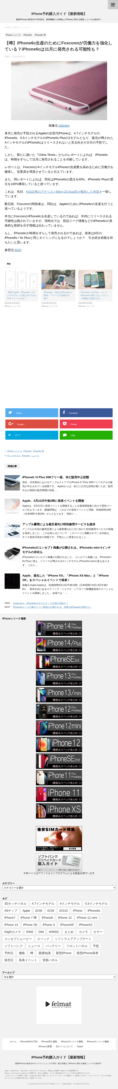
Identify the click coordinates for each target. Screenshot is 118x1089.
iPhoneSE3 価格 (49, 1041)
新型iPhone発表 (87, 953)
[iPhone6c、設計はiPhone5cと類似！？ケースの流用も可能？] (58, 279)
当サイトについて (64, 1046)
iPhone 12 (65, 917)
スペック (43, 939)
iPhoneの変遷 (45, 1046)
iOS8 (38, 910)
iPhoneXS (85, 924)
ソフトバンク (13, 946)
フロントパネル (77, 946)
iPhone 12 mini (87, 917)
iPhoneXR (67, 924)
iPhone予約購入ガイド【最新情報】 (59, 14)
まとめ (69, 931)
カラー (97, 931)
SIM (41, 931)
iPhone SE (30, 924)
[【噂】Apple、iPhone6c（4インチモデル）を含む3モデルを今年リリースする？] (21, 279)
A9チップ (10, 910)
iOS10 (63, 910)
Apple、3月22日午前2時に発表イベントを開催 (53, 500)
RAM (29, 931)
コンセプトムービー (18, 939)
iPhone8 (47, 917)
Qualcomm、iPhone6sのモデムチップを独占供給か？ (40, 603)
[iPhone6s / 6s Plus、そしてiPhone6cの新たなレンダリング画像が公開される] (95, 279)
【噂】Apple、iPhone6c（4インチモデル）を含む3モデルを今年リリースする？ (21, 295)
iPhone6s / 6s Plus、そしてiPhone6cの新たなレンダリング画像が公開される (95, 295)
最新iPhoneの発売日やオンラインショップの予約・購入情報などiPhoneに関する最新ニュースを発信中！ (59, 1063)
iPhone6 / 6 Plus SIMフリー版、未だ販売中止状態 (55, 477)
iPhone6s (27, 451)
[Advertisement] (30, 337)
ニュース (35, 456)
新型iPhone (63, 953)
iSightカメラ (12, 931)
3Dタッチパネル (15, 903)
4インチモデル (13, 456)
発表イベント (28, 960)
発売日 (9, 960)
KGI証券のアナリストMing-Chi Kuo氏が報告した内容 (62, 191)
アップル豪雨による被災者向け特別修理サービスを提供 (58, 524)
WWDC (54, 931)
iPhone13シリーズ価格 (72, 1041)
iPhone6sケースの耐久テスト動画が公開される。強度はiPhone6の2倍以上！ (52, 607)
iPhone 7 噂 (29, 917)
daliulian (64, 125)
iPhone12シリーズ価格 (98, 1041)
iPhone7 (9, 917)
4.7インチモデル (43, 903)
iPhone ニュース (14, 451)
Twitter (80, 1046)
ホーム (13, 1041)
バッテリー (53, 946)
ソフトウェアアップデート (73, 939)
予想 (96, 946)
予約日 (9, 953)
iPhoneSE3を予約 (28, 1041)
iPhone (77, 910)
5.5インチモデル (96, 903)
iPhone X (49, 924)
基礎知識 (44, 953)
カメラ (83, 931)
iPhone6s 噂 (38, 451)
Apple (26, 910)
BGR (18, 250)
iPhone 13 (11, 924)
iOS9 (50, 910)
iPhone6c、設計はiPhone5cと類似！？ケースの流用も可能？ (58, 295)
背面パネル (50, 960)
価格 (22, 953)
